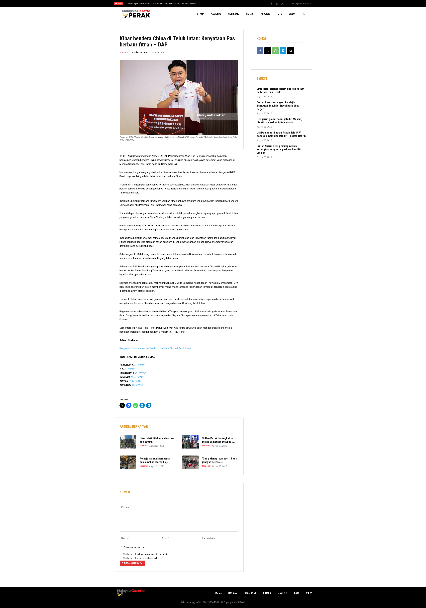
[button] (304, 14)
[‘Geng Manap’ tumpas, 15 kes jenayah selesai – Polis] (190, 462)
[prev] (219, 3)
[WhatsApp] (275, 50)
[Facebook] (271, 3)
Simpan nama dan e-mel (135, 547)
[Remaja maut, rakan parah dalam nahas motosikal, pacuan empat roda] (128, 462)
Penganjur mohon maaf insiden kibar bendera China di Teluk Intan (155, 348)
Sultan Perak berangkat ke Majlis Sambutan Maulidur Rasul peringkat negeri (278, 106)
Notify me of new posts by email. (140, 558)
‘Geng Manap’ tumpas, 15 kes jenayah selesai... (219, 460)
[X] (282, 3)
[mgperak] (136, 13)
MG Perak (138, 364)
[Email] (290, 50)
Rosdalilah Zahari (140, 52)
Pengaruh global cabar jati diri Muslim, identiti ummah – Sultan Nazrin (279, 120)
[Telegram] (283, 50)
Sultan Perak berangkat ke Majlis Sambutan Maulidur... (218, 440)
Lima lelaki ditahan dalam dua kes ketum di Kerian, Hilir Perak (280, 90)
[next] (224, 3)
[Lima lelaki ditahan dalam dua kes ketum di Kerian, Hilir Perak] (128, 442)
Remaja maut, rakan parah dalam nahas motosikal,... (155, 460)
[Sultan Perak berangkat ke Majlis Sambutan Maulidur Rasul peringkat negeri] (190, 442)
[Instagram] (277, 3)
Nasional (124, 52)
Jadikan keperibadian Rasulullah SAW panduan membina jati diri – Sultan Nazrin (161, 3)
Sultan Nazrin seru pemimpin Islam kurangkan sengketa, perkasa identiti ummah (279, 149)
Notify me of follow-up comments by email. (145, 554)
